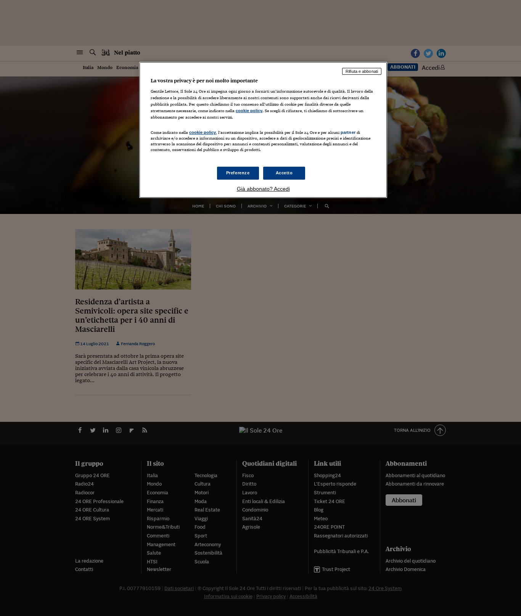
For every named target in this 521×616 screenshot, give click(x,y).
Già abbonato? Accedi (263, 189)
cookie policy (249, 110)
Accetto (284, 172)
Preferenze (238, 172)
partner (348, 132)
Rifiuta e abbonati (362, 71)
